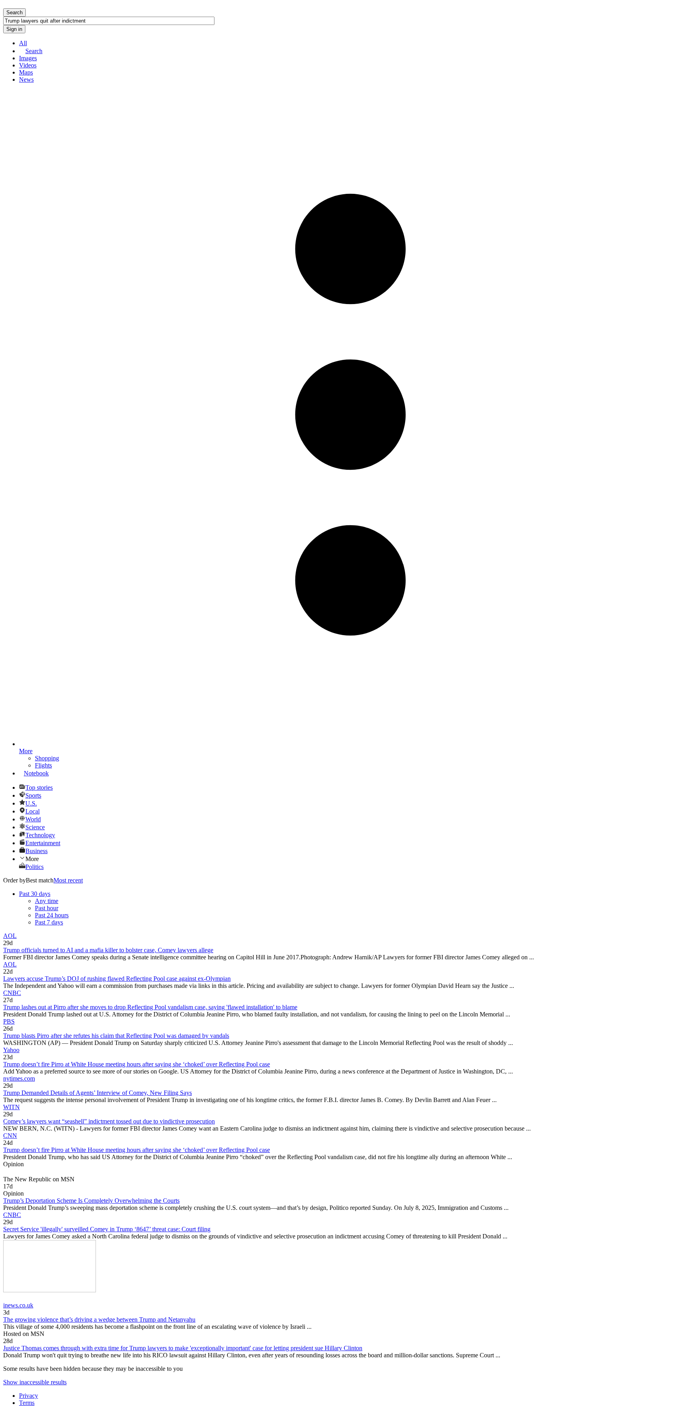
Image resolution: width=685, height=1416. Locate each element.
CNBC (12, 992)
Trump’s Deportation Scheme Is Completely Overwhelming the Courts (91, 1200)
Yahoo (11, 1050)
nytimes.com (19, 1078)
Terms (26, 1402)
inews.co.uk (18, 1305)
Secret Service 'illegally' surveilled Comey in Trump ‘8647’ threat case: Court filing (106, 1229)
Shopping (47, 758)
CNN (10, 1135)
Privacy (28, 1395)
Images (28, 58)
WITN (11, 1107)
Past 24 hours (52, 915)
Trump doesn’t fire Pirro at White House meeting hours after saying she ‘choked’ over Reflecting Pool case (136, 1064)
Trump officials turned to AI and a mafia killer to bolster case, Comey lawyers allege (108, 950)
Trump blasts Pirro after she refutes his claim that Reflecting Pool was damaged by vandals (116, 1035)
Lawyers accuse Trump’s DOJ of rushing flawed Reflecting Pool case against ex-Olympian (117, 978)
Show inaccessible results (35, 1382)
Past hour (46, 908)
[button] (350, 859)
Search (33, 51)
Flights (43, 765)
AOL (10, 935)
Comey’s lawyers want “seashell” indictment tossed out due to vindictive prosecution (109, 1121)
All (23, 43)
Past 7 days (49, 922)
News (26, 79)
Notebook (36, 773)
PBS (9, 1021)
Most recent (68, 880)
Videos (27, 65)
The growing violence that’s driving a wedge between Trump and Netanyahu (99, 1319)
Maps (26, 72)
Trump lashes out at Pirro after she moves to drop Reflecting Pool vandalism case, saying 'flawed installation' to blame (150, 1007)
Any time (46, 900)
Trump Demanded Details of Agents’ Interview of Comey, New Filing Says (97, 1092)
